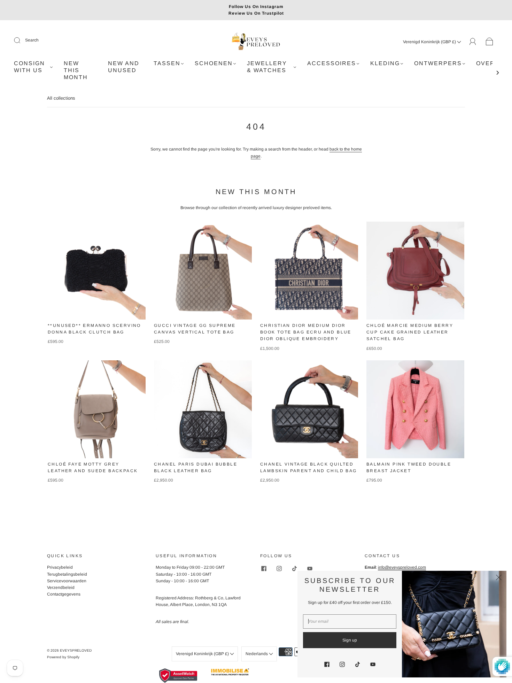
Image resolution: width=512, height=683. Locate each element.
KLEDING (385, 63)
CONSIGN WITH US (29, 66)
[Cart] (489, 41)
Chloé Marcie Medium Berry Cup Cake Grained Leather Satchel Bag (409, 332)
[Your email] (349, 621)
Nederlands (257, 653)
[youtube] (309, 568)
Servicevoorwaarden (66, 580)
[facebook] (263, 568)
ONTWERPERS (438, 63)
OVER (485, 63)
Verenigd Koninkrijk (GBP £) (430, 41)
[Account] (473, 41)
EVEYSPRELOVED (76, 650)
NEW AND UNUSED (123, 66)
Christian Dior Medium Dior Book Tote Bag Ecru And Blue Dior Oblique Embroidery (305, 332)
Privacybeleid (60, 567)
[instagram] (279, 568)
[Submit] (21, 40)
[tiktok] (294, 568)
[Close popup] (498, 578)
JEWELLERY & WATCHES (267, 66)
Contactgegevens (63, 594)
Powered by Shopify (63, 657)
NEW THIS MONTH (76, 70)
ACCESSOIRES (331, 63)
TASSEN (167, 63)
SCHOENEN (214, 63)
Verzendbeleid (61, 587)
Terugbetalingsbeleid (67, 574)
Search (32, 40)
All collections (61, 98)
